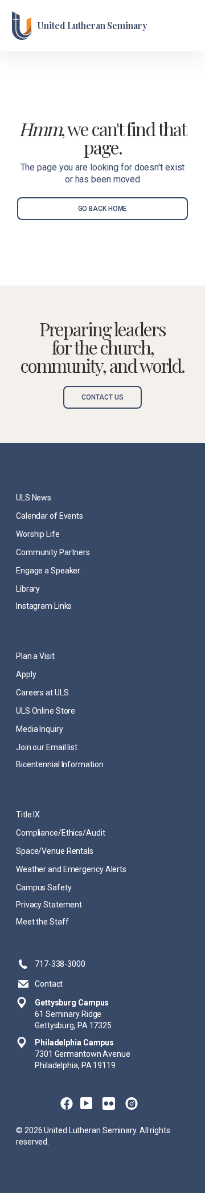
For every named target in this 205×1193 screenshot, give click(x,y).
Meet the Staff (42, 921)
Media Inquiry (39, 729)
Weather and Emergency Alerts (71, 869)
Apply (26, 674)
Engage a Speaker (48, 570)
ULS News (33, 497)
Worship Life (38, 534)
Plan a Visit (35, 656)
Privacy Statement (49, 904)
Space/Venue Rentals (54, 851)
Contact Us (102, 397)
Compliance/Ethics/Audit (60, 832)
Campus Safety (44, 887)
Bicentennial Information (59, 764)
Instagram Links (44, 605)
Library (28, 588)
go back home (103, 209)
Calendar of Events (49, 515)
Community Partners (53, 552)
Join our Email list (46, 747)
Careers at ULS (42, 692)
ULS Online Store (45, 710)
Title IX (28, 814)
